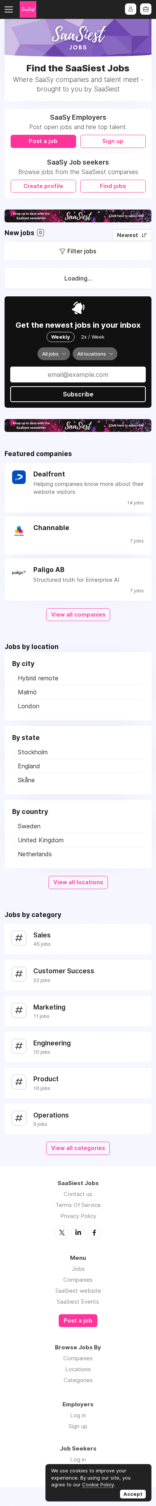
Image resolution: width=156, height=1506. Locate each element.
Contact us (78, 1194)
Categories (78, 1380)
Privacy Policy (78, 1215)
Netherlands (35, 854)
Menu (10, 9)
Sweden (29, 826)
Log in (78, 1415)
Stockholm (33, 752)
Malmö (27, 692)
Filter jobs (81, 251)
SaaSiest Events (78, 1301)
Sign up (112, 141)
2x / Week (93, 337)
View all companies (78, 614)
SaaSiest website (78, 1290)
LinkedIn (78, 1232)
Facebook (94, 1232)
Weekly (60, 337)
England (29, 766)
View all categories (78, 1148)
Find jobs (113, 186)
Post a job (43, 141)
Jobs (78, 1268)
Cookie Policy (98, 1484)
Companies (78, 1279)
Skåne (26, 780)
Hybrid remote (38, 678)
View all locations (78, 882)
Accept (132, 1494)
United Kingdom (41, 840)
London (28, 706)
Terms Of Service (78, 1204)
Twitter (61, 1232)
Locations (78, 1369)
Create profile (43, 186)
